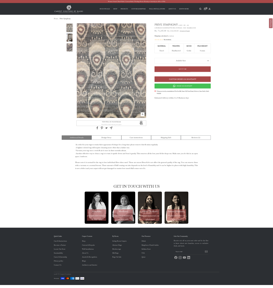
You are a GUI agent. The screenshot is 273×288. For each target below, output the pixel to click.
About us (172, 9)
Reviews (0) (196, 137)
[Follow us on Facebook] (176, 257)
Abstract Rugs (117, 245)
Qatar (143, 257)
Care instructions (136, 137)
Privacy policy (58, 261)
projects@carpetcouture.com (96, 216)
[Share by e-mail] (111, 127)
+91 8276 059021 (176, 219)
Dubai (144, 241)
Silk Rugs (115, 253)
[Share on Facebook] (97, 127)
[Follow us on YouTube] (184, 257)
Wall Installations (88, 249)
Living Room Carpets (119, 241)
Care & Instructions (60, 241)
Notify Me (183, 69)
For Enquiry (271, 23)
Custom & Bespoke (88, 245)
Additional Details (76, 137)
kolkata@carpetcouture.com (150, 216)
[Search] (200, 9)
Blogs (84, 261)
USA (143, 253)
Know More (184, 9)
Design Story (106, 137)
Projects (124, 9)
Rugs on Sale (105, 9)
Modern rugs (116, 249)
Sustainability (58, 253)
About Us (85, 253)
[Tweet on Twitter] (106, 128)
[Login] (210, 9)
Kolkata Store (146, 249)
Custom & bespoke (138, 9)
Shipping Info (166, 137)
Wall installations (157, 9)
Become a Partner (60, 245)
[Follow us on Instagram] (180, 257)
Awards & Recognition (89, 257)
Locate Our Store (59, 249)
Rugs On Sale (116, 257)
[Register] (205, 251)
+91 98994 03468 (123, 219)
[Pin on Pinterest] (102, 127)
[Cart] (205, 9)
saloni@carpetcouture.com (176, 216)
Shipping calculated (161, 36)
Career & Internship (60, 257)
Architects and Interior (89, 265)
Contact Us (57, 265)
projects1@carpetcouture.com (123, 216)
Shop (115, 9)
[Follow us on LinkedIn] (189, 257)
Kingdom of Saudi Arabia (150, 245)
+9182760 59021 (150, 219)
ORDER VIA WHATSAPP (184, 86)
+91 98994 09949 (96, 219)
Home (56, 19)
